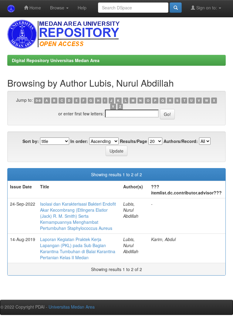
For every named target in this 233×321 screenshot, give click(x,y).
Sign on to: (206, 8)
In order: (79, 141)
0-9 (38, 100)
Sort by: (30, 141)
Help (82, 8)
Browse (58, 8)
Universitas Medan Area (72, 307)
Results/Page (133, 141)
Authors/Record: (181, 141)
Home (34, 8)
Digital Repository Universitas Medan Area (56, 60)
